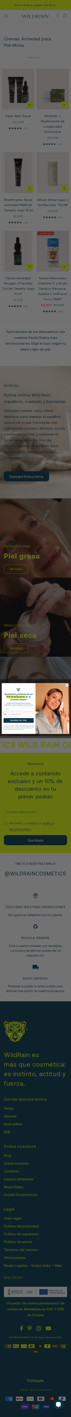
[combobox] (7, 714)
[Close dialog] (66, 685)
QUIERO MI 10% (18, 720)
